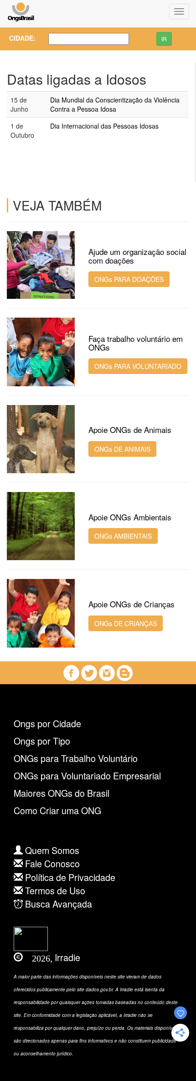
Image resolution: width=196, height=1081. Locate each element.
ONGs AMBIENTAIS (123, 535)
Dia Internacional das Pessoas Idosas (104, 125)
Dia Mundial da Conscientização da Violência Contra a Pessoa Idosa (115, 104)
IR (164, 39)
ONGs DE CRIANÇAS (125, 623)
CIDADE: (19, 38)
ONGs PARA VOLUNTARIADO (137, 366)
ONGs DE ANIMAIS (122, 449)
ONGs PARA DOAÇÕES (129, 279)
